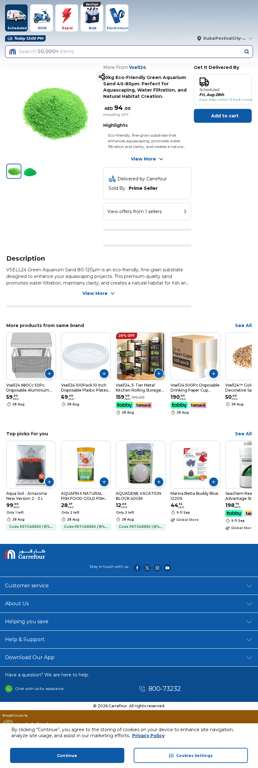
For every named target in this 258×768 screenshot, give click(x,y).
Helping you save (26, 621)
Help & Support (25, 639)
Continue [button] (67, 755)
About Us (17, 604)
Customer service (27, 586)
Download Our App (29, 657)
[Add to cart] (49, 374)
